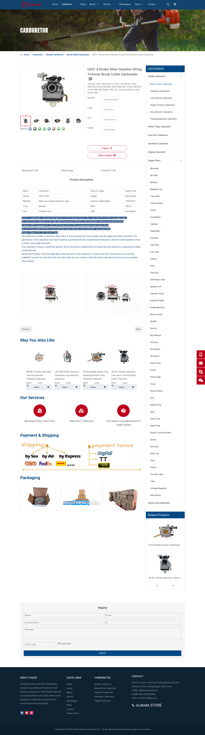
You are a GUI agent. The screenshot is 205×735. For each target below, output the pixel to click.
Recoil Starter (156, 391)
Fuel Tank (154, 252)
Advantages (72, 701)
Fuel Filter (154, 245)
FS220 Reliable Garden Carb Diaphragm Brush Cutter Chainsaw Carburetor (95, 375)
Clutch (153, 210)
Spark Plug (155, 425)
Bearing (153, 182)
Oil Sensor (155, 356)
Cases (70, 688)
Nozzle (153, 328)
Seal (152, 412)
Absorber (154, 168)
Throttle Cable (156, 474)
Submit (102, 653)
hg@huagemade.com (148, 690)
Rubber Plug (155, 405)
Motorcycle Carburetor (159, 503)
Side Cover (155, 418)
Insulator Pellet (157, 300)
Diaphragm (155, 231)
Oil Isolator (155, 349)
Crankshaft (155, 217)
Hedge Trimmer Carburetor (162, 105)
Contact (70, 709)
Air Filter (154, 175)
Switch (153, 467)
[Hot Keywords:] (168, 4)
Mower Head (156, 314)
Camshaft (155, 196)
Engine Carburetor (156, 152)
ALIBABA (143, 705)
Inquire (105, 148)
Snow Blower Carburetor (161, 112)
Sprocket (154, 446)
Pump (153, 384)
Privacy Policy (73, 713)
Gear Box (154, 272)
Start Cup (154, 453)
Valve (152, 481)
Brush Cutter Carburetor (161, 84)
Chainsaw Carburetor (160, 91)
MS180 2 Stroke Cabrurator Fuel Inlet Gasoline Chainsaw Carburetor (38, 375)
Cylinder (154, 224)
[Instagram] (31, 713)
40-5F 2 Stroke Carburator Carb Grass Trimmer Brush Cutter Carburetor (123, 375)
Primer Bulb (155, 377)
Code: (103, 170)
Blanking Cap (156, 189)
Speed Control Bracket (160, 432)
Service (70, 696)
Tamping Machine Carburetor (163, 119)
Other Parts (155, 363)
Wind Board (155, 495)
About (69, 692)
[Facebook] (22, 713)
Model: (25, 170)
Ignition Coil (155, 286)
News (69, 705)
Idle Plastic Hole (157, 279)
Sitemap (126, 729)
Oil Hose (154, 342)
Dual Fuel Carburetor (158, 135)
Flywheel (154, 238)
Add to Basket (106, 155)
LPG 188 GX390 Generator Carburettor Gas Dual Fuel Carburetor (67, 375)
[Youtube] (26, 713)
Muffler (153, 321)
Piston (153, 370)
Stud (152, 460)
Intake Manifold (157, 307)
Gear (152, 266)
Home (69, 684)
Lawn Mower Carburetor (161, 98)
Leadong (146, 729)
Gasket (153, 259)
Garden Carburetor (157, 76)
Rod (152, 398)
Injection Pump (157, 293)
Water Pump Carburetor (159, 126)
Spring (153, 439)
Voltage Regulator (158, 488)
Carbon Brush (156, 203)
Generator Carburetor (158, 143)
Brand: (64, 170)
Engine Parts (154, 160)
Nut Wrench (155, 335)
